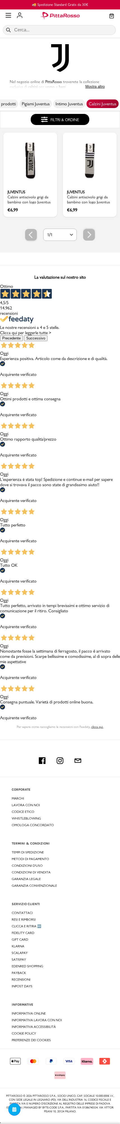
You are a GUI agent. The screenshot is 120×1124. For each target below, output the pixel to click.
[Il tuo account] (19, 16)
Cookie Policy (24, 1033)
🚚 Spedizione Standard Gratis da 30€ (60, 4)
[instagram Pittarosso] (60, 760)
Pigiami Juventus (36, 103)
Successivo (35, 338)
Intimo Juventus (69, 103)
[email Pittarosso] (77, 760)
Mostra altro (95, 86)
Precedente (11, 338)
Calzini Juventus (102, 103)
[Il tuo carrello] (111, 16)
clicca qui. (97, 727)
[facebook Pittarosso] (42, 760)
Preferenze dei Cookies (31, 1040)
